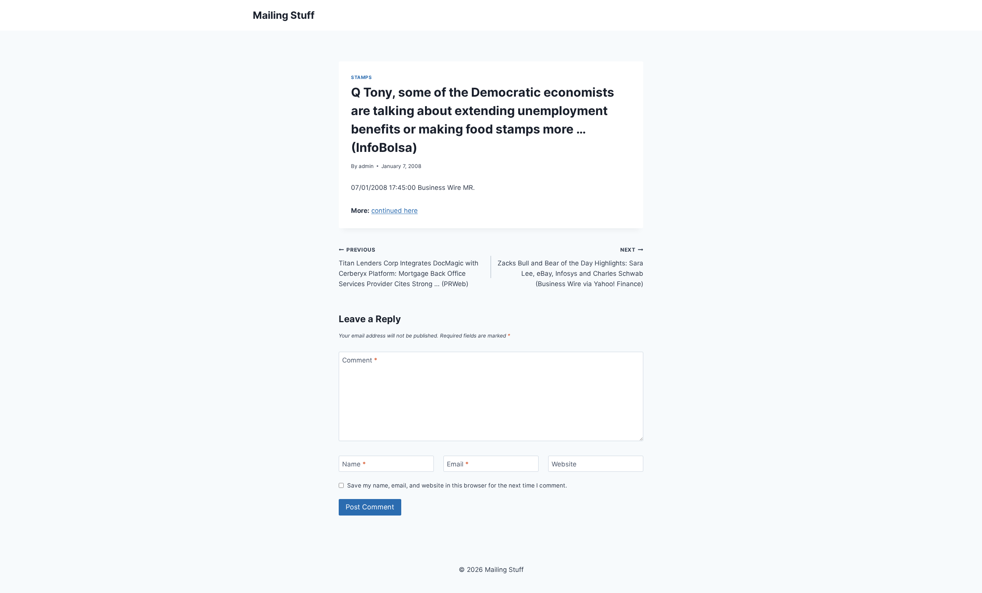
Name (354, 464)
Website (564, 464)
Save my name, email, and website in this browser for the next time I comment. (457, 485)
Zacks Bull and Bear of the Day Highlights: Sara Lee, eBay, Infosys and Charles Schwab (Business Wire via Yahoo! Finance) (570, 267)
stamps (361, 77)
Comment (359, 360)
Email (458, 464)
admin (366, 166)
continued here (394, 210)
